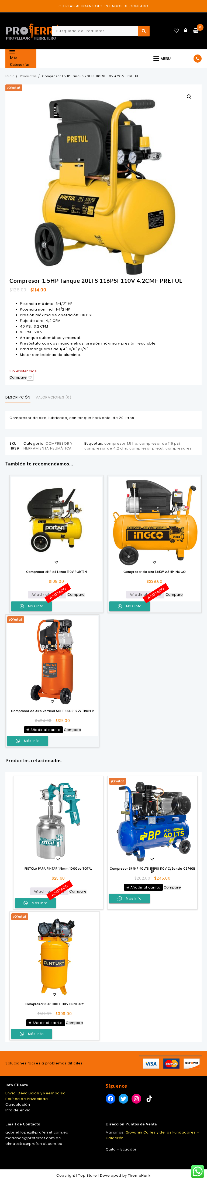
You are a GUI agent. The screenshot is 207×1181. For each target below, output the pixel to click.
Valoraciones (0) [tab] (53, 397)
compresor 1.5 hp (120, 443)
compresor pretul (146, 448)
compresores (178, 448)
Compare (18, 378)
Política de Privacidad (26, 1098)
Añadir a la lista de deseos (30, 377)
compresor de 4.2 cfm (105, 448)
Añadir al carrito (47, 594)
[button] (189, 97)
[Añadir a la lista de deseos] (56, 522)
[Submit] (144, 31)
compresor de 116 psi (159, 443)
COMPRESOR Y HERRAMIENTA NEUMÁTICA (47, 446)
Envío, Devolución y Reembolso (35, 1093)
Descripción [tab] (17, 397)
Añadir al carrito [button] (45, 729)
